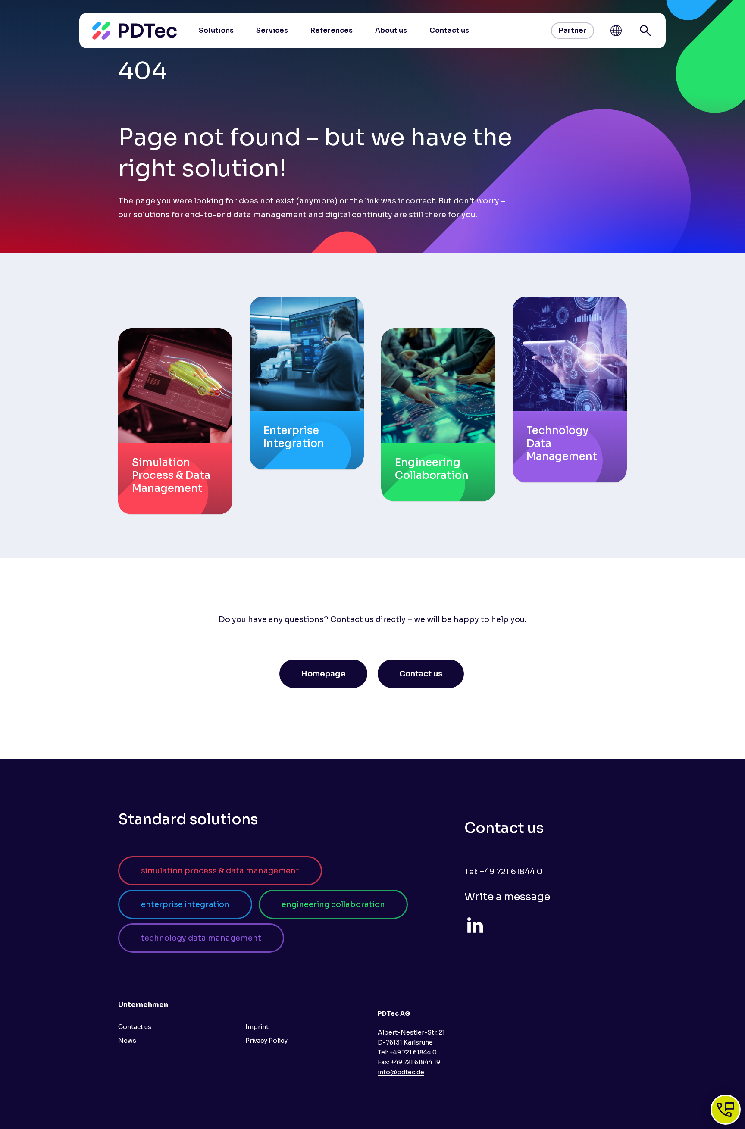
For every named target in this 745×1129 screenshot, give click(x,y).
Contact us (134, 1027)
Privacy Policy (266, 1041)
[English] (616, 30)
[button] (323, 674)
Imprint (257, 1027)
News (127, 1041)
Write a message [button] (507, 896)
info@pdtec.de (401, 1072)
